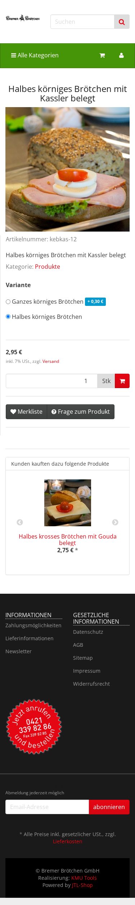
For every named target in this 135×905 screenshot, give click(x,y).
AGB (78, 644)
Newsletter (18, 651)
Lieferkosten (67, 841)
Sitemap (83, 657)
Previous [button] (19, 522)
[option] (67, 522)
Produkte (47, 267)
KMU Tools (84, 877)
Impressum (86, 670)
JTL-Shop (82, 885)
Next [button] (115, 522)
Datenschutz (88, 631)
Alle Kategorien (37, 55)
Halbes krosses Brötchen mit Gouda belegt (68, 539)
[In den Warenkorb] (122, 381)
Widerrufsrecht (91, 683)
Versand (50, 361)
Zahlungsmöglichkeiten (33, 625)
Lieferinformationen (29, 638)
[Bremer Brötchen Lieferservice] (22, 17)
